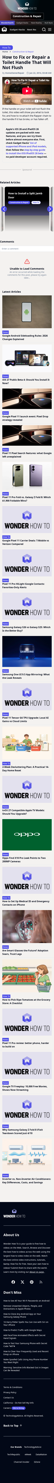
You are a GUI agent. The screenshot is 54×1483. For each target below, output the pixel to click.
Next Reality (36, 23)
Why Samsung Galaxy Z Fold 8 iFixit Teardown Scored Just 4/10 (22, 1131)
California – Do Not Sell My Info (18, 1402)
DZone (37, 1462)
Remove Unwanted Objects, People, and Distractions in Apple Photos (22, 1307)
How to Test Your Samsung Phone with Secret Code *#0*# (25, 1345)
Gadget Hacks (22, 23)
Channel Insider (21, 1462)
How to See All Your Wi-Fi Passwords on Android (26, 1300)
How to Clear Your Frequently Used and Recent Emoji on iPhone (26, 1353)
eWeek (28, 1454)
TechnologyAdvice (32, 1447)
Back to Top (10, 1425)
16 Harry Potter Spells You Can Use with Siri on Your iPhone (25, 1323)
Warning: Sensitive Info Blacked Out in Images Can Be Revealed (26, 1369)
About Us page (37, 1272)
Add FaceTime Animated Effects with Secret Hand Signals (24, 1336)
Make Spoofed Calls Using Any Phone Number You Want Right (25, 1361)
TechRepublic (13, 1454)
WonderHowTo (7, 23)
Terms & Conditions (12, 1387)
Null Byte (49, 23)
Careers (13, 1408)
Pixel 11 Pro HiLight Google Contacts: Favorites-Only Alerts (23, 585)
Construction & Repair (27, 16)
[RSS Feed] (40, 1282)
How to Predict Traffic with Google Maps (22, 1330)
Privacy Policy (9, 1392)
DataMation (41, 1454)
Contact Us (8, 1397)
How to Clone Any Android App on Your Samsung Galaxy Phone (22, 1315)
